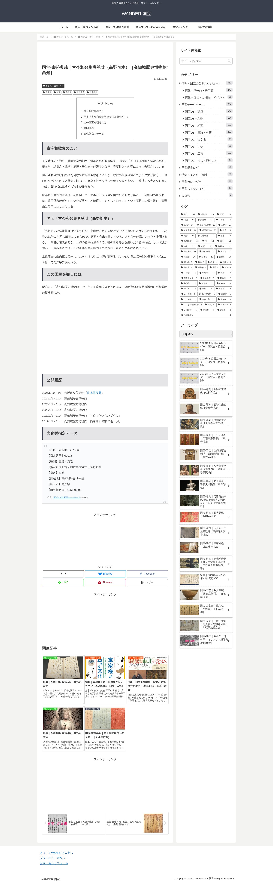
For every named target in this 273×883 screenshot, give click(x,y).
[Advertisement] (105, 55)
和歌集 (68, 92)
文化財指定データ (94, 133)
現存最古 (93, 92)
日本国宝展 (94, 392)
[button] (147, 582)
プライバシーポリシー (54, 858)
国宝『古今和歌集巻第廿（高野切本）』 (106, 116)
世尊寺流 (80, 92)
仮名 (59, 92)
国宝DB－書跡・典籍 (55, 86)
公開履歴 (89, 127)
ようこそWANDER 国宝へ (56, 853)
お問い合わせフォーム (54, 863)
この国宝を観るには (95, 122)
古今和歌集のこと (94, 111)
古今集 (48, 92)
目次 (100, 103)
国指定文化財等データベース (66, 497)
